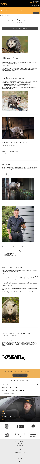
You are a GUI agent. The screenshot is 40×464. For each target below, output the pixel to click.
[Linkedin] (22, 445)
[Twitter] (19, 445)
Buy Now (36, 12)
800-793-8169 (20, 443)
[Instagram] (20, 445)
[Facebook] (18, 445)
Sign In (20, 461)
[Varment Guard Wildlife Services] (3, 4)
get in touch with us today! (31, 347)
